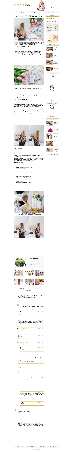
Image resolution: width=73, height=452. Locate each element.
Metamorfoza (53, 5)
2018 (52, 106)
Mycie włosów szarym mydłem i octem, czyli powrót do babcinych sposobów (56, 49)
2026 (52, 75)
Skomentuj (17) (11, 21)
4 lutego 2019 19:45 (40, 335)
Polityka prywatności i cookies (36, 449)
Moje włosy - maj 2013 (56, 143)
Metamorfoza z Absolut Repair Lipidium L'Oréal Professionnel (56, 69)
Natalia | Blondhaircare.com (24, 328)
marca (52, 92)
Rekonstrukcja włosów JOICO (56, 55)
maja (52, 90)
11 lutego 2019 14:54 (40, 402)
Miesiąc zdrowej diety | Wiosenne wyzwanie (56, 130)
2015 (52, 109)
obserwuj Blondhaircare (52, 18)
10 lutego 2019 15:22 (40, 415)
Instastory (38, 266)
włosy (21, 12)
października (52, 85)
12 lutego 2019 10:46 (40, 422)
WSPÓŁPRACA (29, 5)
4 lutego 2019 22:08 (40, 347)
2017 (52, 107)
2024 (52, 76)
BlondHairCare (23, 4)
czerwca (52, 89)
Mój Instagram (28, 266)
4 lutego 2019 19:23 (40, 320)
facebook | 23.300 (20, 446)
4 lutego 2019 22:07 (40, 311)
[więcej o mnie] (20, 267)
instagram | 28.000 (32, 446)
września (52, 86)
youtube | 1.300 (53, 446)
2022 (52, 78)
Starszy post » (36, 288)
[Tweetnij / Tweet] (23, 254)
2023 (52, 77)
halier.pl (21, 151)
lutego (52, 93)
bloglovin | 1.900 (43, 446)
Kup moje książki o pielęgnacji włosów (31, 264)
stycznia (52, 105)
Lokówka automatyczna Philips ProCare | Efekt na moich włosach (56, 150)
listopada (52, 84)
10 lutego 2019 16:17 (40, 392)
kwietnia (52, 91)
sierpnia (52, 87)
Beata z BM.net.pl (21, 361)
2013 (52, 111)
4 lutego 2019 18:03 (40, 292)
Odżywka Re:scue (17, 99)
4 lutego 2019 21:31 (40, 328)
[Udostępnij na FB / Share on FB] (17, 254)
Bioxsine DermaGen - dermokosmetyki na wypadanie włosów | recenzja (56, 62)
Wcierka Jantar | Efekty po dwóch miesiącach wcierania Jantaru (55, 136)
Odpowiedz (19, 324)
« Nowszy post (21, 288)
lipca (52, 88)
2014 (52, 110)
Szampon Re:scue (17, 61)
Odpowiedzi (18, 303)
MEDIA (21, 5)
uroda (36, 12)
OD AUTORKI (17, 5)
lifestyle (51, 12)
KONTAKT (24, 5)
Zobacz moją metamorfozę (29, 265)
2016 (52, 108)
